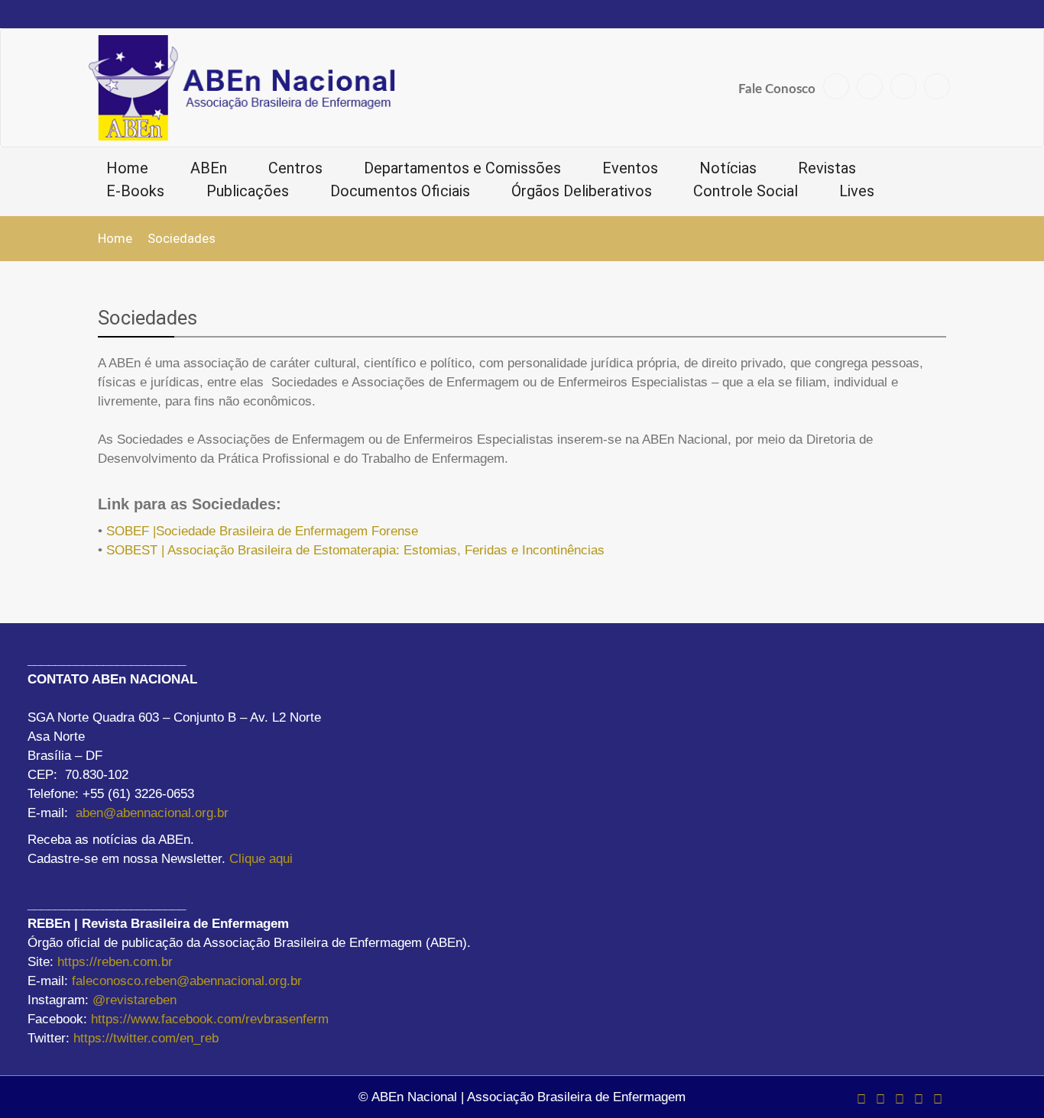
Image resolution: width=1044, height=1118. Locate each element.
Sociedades (147, 317)
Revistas (827, 168)
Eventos (630, 168)
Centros (295, 168)
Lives (856, 191)
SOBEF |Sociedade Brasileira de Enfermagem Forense (262, 531)
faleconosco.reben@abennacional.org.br (187, 981)
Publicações (247, 191)
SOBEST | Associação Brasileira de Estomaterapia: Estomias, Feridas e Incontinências (355, 550)
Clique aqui (261, 858)
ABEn (208, 168)
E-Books (135, 191)
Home (127, 168)
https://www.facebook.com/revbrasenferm (210, 1019)
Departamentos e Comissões (462, 168)
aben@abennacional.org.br (152, 813)
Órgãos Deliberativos (581, 191)
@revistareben (134, 1000)
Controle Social (745, 191)
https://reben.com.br (115, 962)
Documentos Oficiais (400, 191)
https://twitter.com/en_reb (146, 1038)
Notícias (728, 168)
